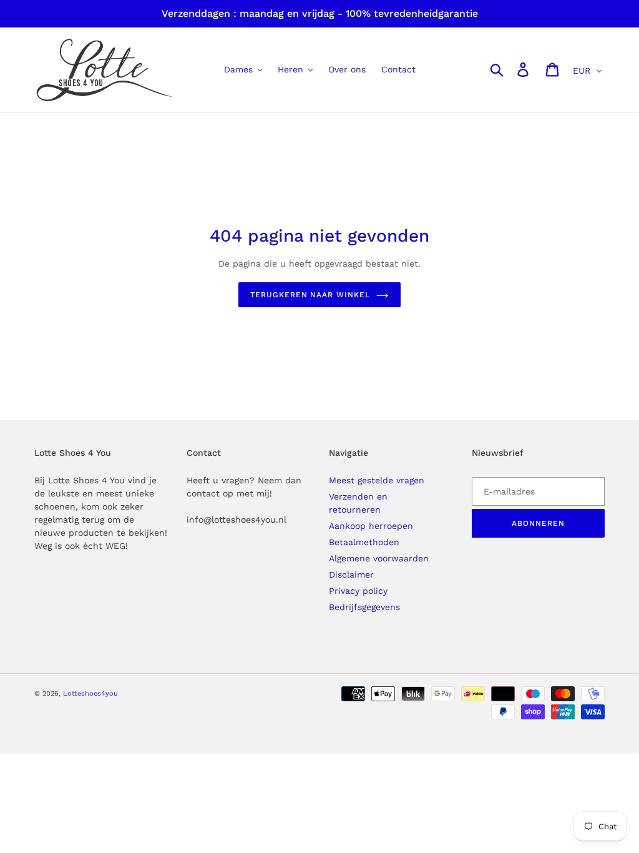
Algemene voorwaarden (379, 558)
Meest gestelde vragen (376, 480)
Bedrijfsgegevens (364, 607)
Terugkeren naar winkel (310, 294)
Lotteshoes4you (90, 693)
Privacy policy (358, 591)
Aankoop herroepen (371, 526)
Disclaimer (351, 574)
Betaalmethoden (364, 542)
